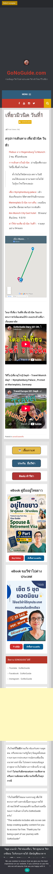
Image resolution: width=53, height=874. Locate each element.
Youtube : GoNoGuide (19, 668)
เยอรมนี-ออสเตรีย (18, 437)
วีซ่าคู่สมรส (38, 849)
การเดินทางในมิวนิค (19, 162)
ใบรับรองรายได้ (20, 853)
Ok (27, 870)
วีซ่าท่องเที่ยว (24, 849)
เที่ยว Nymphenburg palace (22, 192)
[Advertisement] (26, 34)
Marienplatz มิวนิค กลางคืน (22, 202)
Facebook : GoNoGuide (20, 673)
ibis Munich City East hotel (22, 213)
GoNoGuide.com (26, 73)
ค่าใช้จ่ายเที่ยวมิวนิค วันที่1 (22, 223)
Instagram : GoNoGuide (20, 679)
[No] (49, 866)
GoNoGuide (26, 122)
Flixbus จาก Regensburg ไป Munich (27, 152)
